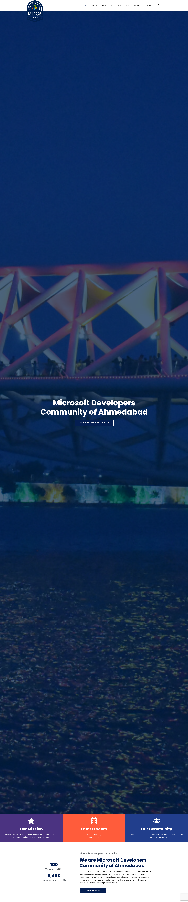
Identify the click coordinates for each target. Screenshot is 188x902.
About (94, 5)
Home (85, 5)
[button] (158, 5)
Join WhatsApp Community (94, 423)
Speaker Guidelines (132, 5)
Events (104, 5)
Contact (149, 5)
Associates (116, 5)
